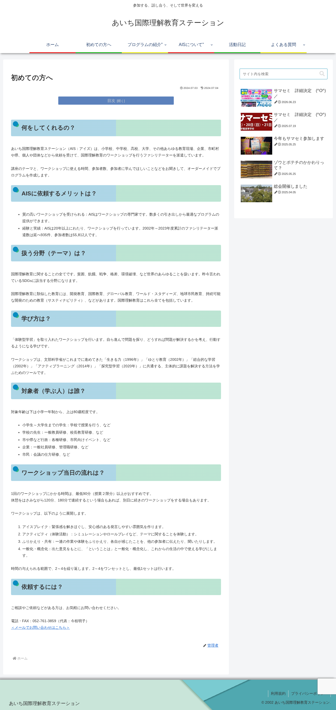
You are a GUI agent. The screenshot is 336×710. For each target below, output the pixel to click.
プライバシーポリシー (309, 693)
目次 (111, 100)
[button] (322, 74)
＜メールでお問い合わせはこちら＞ (40, 627)
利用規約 (278, 693)
